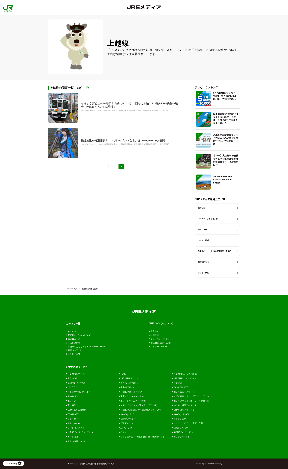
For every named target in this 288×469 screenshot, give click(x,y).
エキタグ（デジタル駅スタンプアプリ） (139, 405)
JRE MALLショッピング (184, 378)
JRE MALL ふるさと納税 (185, 374)
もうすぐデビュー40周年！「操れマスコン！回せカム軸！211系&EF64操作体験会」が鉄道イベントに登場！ (129, 105)
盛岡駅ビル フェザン (183, 432)
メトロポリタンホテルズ (79, 392)
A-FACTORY (126, 428)
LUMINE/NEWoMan (76, 410)
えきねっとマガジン (129, 383)
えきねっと (72, 378)
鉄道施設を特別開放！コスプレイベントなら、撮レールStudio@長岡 (123, 140)
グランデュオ (179, 419)
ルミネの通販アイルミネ (185, 405)
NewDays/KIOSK (181, 414)
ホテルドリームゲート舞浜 (133, 401)
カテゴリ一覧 (73, 323)
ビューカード (73, 419)
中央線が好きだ (127, 387)
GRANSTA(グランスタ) (184, 410)
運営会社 (154, 331)
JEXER (123, 374)
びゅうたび (72, 387)
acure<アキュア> (128, 419)
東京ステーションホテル (132, 396)
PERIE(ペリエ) (127, 423)
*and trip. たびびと (76, 383)
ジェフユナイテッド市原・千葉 (188, 423)
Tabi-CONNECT (181, 387)
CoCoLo (124, 432)
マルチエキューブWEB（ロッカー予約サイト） (142, 437)
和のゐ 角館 (73, 396)
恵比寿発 (71, 405)
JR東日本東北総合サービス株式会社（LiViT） (142, 410)
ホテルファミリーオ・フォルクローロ (191, 401)
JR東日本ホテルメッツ (131, 392)
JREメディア (71, 289)
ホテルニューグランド (184, 392)
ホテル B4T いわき (76, 441)
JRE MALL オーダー (76, 374)
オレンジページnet (182, 437)
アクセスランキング (206, 87)
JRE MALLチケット (129, 378)
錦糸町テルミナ (180, 428)
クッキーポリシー (158, 346)
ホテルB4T (72, 401)
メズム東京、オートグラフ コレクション (192, 396)
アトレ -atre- (73, 423)
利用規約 (154, 335)
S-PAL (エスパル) (75, 428)
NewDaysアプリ (128, 414)
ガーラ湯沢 (72, 437)
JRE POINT (178, 383)
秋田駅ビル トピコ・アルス (80, 432)
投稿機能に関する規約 (160, 343)
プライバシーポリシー (160, 339)
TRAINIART (73, 414)
